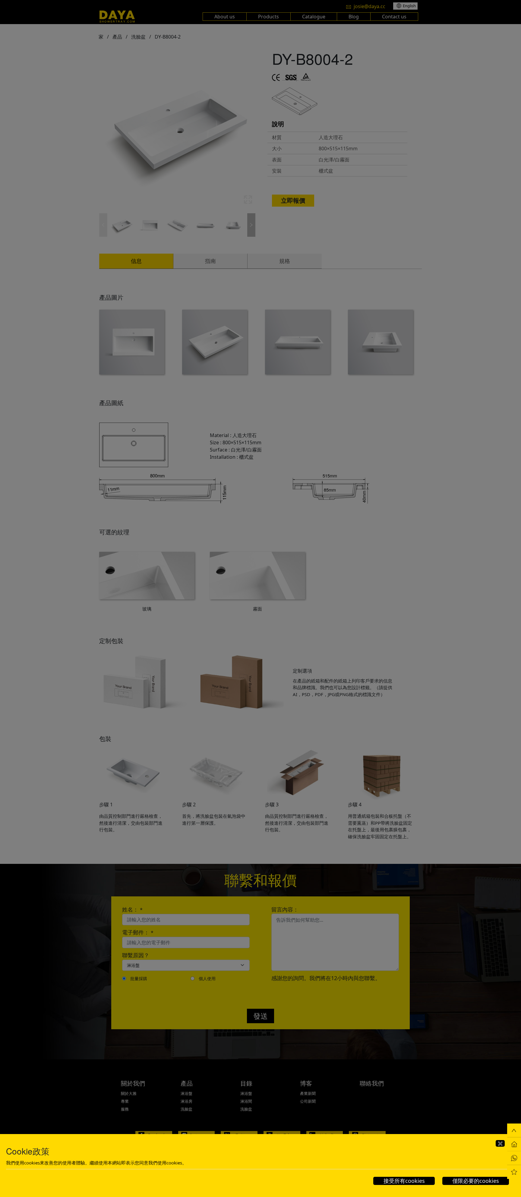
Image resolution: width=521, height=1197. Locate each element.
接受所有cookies (404, 1180)
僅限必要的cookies (475, 1180)
